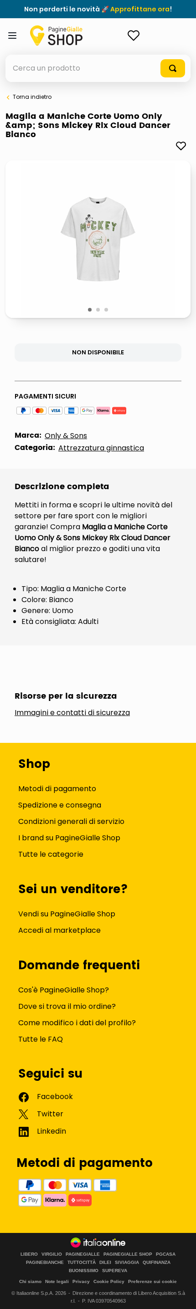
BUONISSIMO (83, 1270)
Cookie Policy (108, 1281)
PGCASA (165, 1254)
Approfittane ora (140, 9)
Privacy (81, 1281)
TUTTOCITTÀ (81, 1262)
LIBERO (29, 1254)
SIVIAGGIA (127, 1262)
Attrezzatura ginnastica (101, 448)
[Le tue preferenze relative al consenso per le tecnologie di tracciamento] (180, 1293)
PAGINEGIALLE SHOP (127, 1254)
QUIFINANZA (156, 1262)
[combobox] (98, 68)
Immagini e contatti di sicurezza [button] (72, 713)
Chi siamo (30, 1281)
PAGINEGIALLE (83, 1254)
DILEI (105, 1262)
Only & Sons (66, 435)
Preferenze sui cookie (152, 1281)
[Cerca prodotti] (172, 68)
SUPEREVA (114, 1270)
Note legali (57, 1281)
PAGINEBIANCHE (45, 1262)
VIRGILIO (51, 1254)
